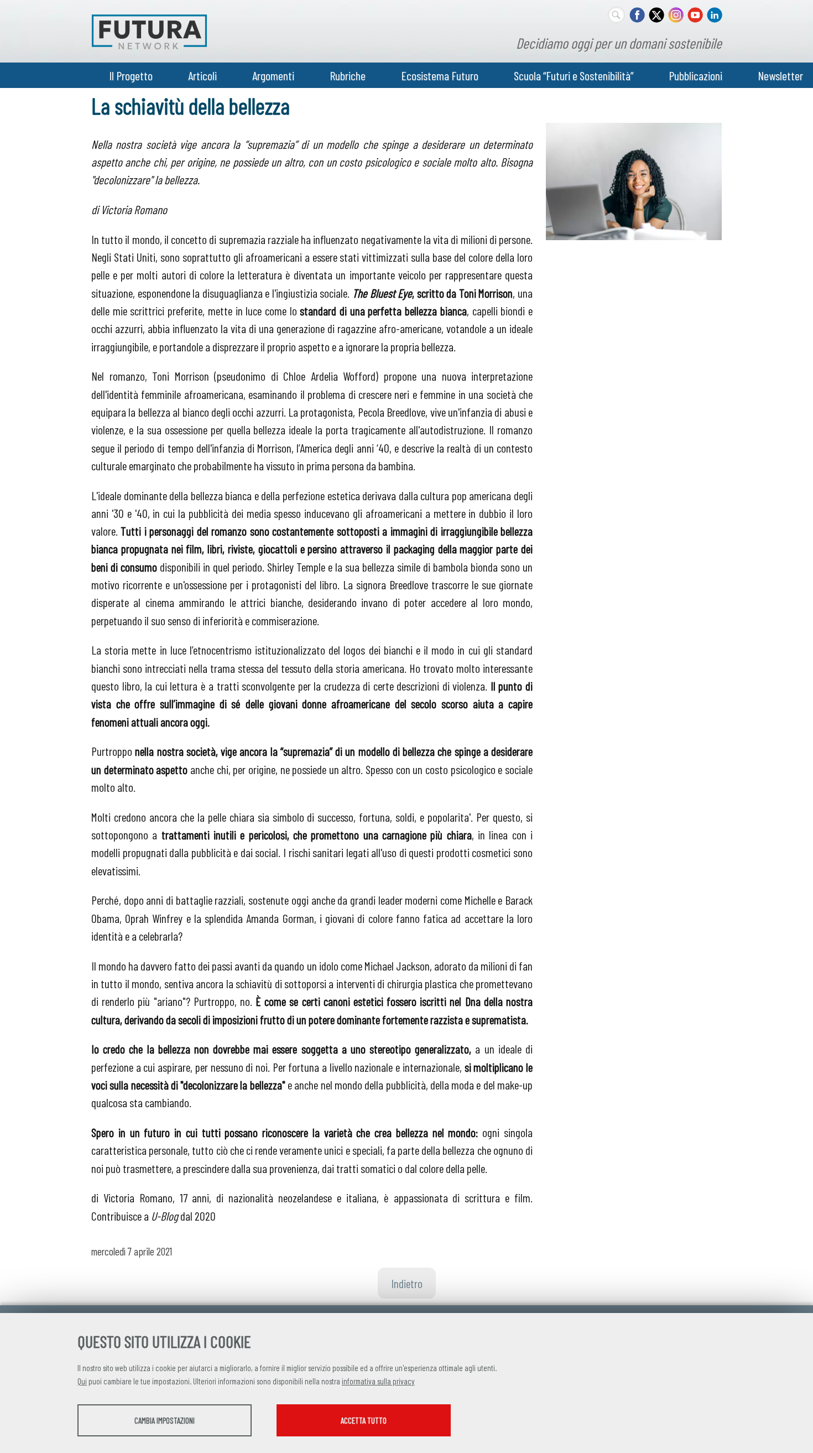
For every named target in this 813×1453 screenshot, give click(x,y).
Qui (82, 1381)
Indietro (407, 1283)
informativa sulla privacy (378, 1381)
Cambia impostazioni (164, 1420)
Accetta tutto (364, 1420)
